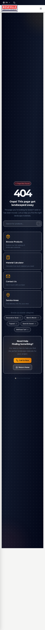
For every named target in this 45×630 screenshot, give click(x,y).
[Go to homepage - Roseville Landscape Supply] (9, 8)
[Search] (38, 223)
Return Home (24, 367)
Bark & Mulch (32, 318)
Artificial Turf (21, 329)
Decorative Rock (12, 318)
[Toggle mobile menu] (40, 8)
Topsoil (12, 324)
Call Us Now (24, 360)
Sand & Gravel (28, 324)
